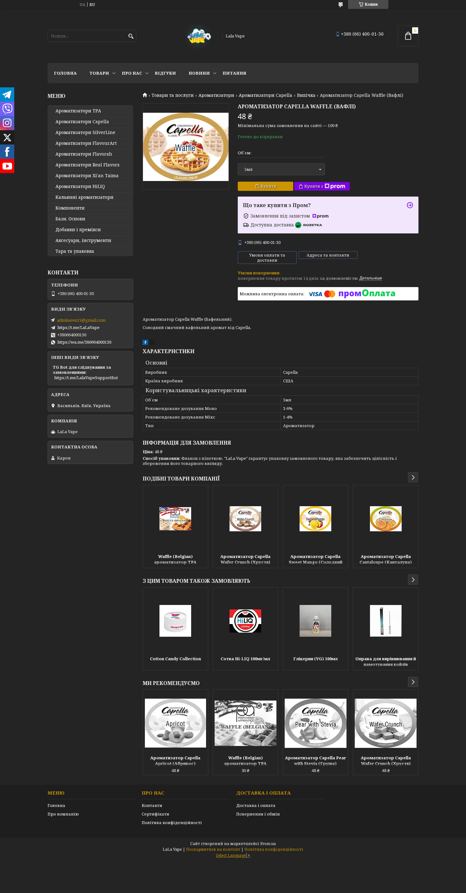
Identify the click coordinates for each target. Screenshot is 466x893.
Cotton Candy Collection (175, 658)
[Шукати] (130, 36)
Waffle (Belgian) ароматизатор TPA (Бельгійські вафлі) (175, 560)
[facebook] (145, 343)
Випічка (306, 95)
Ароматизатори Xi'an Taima (87, 175)
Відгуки (165, 73)
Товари (99, 73)
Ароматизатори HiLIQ (80, 186)
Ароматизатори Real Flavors (87, 165)
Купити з (313, 186)
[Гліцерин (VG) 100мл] (315, 621)
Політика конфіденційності (172, 822)
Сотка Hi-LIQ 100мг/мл (245, 658)
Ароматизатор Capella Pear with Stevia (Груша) (315, 760)
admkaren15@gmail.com (81, 320)
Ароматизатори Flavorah (83, 154)
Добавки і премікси (78, 229)
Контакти (152, 805)
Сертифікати (155, 814)
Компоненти (70, 208)
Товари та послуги (173, 95)
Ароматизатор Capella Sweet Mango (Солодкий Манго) (315, 560)
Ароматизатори (216, 95)
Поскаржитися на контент (213, 849)
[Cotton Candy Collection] (175, 621)
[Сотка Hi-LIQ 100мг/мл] (245, 621)
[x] (152, 343)
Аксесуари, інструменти (83, 240)
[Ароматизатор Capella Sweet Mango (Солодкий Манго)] (315, 518)
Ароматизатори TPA (78, 111)
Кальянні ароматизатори (84, 197)
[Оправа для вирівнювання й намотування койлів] (386, 621)
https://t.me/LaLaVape (78, 327)
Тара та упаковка (74, 251)
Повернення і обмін (258, 814)
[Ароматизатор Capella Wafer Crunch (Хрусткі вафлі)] (245, 518)
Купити (268, 186)
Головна (65, 73)
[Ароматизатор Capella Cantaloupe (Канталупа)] (386, 518)
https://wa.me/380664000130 (84, 342)
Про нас (132, 73)
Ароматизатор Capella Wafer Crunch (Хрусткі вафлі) (245, 560)
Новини (199, 73)
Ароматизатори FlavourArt (86, 143)
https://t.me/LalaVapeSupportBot (86, 377)
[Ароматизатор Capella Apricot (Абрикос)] (175, 723)
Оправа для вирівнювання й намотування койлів (385, 661)
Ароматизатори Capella (265, 95)
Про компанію (63, 814)
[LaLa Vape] (197, 36)
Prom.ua (268, 843)
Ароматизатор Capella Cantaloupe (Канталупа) (385, 559)
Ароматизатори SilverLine (85, 132)
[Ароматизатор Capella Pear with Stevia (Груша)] (315, 723)
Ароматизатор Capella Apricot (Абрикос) (175, 760)
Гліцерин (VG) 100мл (315, 658)
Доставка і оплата (255, 805)
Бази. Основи (70, 219)
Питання (234, 73)
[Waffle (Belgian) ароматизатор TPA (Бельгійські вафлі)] (175, 518)
